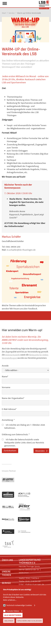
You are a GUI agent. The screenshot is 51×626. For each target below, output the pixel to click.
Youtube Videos (12, 611)
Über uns (7, 560)
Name (5, 376)
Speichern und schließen (29, 620)
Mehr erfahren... (10, 600)
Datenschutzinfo (12, 354)
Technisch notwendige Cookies (19, 605)
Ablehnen (8, 620)
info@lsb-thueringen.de (34, 584)
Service (12, 13)
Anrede (5, 365)
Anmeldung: (8, 419)
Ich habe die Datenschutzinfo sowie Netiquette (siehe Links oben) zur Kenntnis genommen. (24, 442)
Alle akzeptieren (12, 615)
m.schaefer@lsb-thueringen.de (21, 249)
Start (4, 13)
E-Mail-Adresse (9, 409)
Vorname (6, 387)
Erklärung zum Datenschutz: (16, 434)
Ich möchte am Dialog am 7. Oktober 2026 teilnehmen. (24, 426)
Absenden (40, 450)
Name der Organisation (13, 398)
